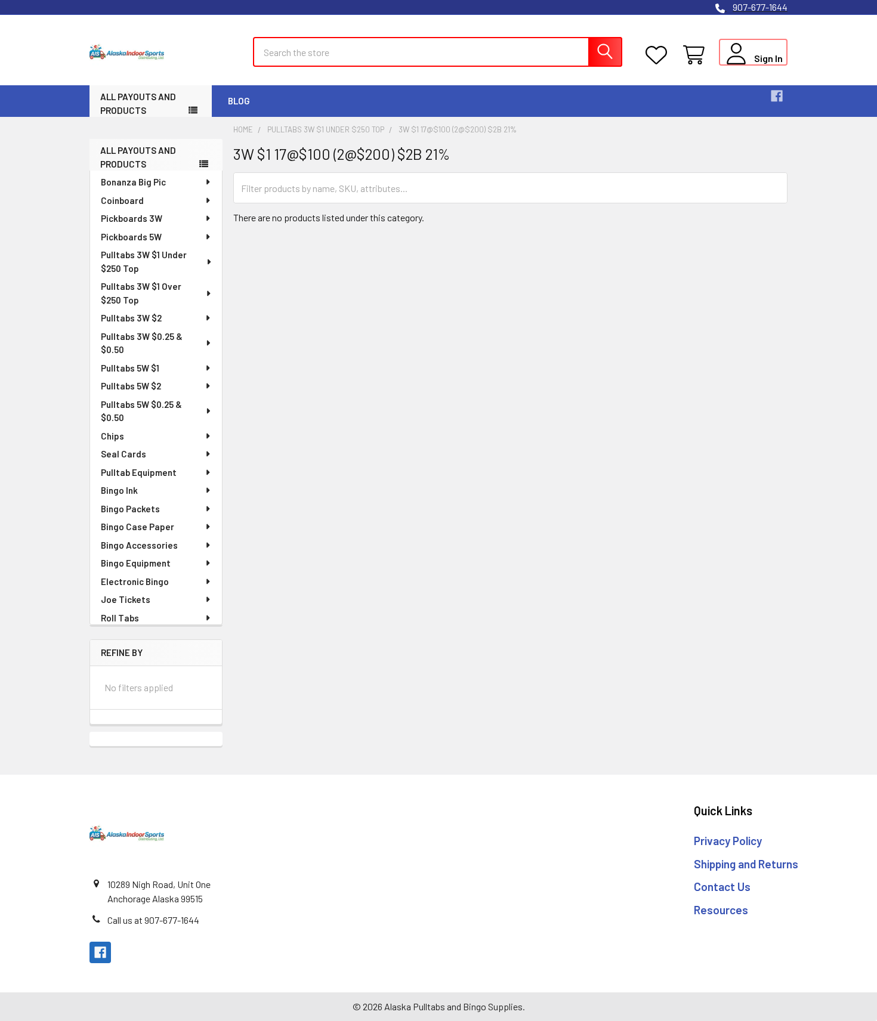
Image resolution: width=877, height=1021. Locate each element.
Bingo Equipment (136, 563)
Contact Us (722, 886)
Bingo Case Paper (137, 526)
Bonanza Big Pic (133, 182)
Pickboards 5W (131, 236)
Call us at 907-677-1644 (153, 920)
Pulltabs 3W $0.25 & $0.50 (142, 343)
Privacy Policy (728, 840)
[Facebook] (777, 96)
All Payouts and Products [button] (138, 103)
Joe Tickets (125, 599)
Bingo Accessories (139, 545)
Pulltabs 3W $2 (131, 318)
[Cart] (696, 55)
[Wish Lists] (659, 55)
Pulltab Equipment (139, 472)
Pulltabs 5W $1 (130, 368)
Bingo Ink (119, 490)
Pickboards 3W (131, 218)
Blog (239, 100)
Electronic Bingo (135, 581)
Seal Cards (123, 453)
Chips (112, 436)
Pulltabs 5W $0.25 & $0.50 (141, 411)
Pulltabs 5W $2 (131, 385)
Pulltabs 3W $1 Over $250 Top (141, 293)
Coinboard (122, 200)
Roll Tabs (120, 617)
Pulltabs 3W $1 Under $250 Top (144, 261)
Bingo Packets (130, 508)
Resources (721, 910)
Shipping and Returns (746, 864)
